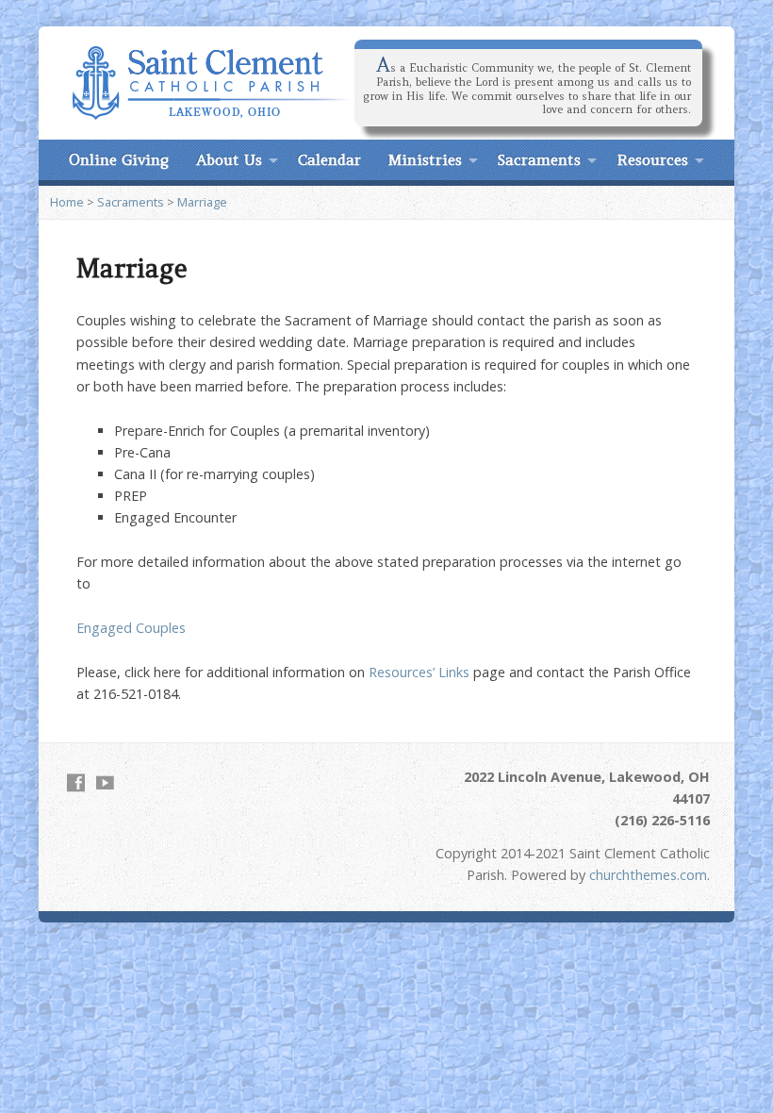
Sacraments (539, 159)
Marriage (202, 201)
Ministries (425, 159)
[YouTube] (105, 782)
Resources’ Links (419, 672)
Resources (652, 159)
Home (67, 201)
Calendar (329, 159)
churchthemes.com (648, 875)
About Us (229, 159)
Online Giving (119, 159)
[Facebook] (76, 782)
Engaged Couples (131, 628)
